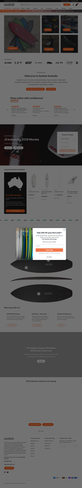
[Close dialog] (64, 230)
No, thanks (49, 257)
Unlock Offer (49, 250)
